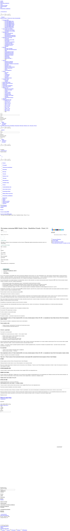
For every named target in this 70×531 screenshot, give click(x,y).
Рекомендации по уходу (10, 270)
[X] (57, 229)
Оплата (5, 271)
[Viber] (58, 229)
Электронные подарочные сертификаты (7, 504)
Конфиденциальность (4, 526)
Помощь (2, 499)
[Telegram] (63, 229)
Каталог (1, 494)
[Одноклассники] (54, 229)
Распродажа (2, 497)
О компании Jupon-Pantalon (5, 509)
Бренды (1, 498)
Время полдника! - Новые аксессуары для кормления (10, 18)
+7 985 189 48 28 (3, 11)
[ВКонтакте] (52, 229)
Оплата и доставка (3, 501)
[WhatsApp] (60, 229)
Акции (1, 495)
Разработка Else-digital (4, 528)
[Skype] (61, 229)
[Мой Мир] (55, 229)
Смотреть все (2, 399)
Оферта (1, 527)
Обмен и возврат (3, 503)
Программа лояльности (4, 506)
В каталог (59, 446)
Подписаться (3, 490)
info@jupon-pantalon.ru (4, 515)
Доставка (6, 273)
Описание (6, 269)
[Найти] (1, 120)
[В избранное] (51, 227)
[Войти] (0, 154)
